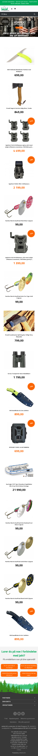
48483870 (33, 726)
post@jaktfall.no (6, 728)
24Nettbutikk (22, 753)
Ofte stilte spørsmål (24, 722)
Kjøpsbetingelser (14, 718)
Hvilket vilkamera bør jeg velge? (28, 674)
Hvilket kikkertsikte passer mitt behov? (9, 674)
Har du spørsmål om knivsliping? (9, 667)
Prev (3, 26)
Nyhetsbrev (13, 722)
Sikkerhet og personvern (28, 718)
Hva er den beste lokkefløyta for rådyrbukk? (29, 667)
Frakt (6, 718)
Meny (5, 14)
